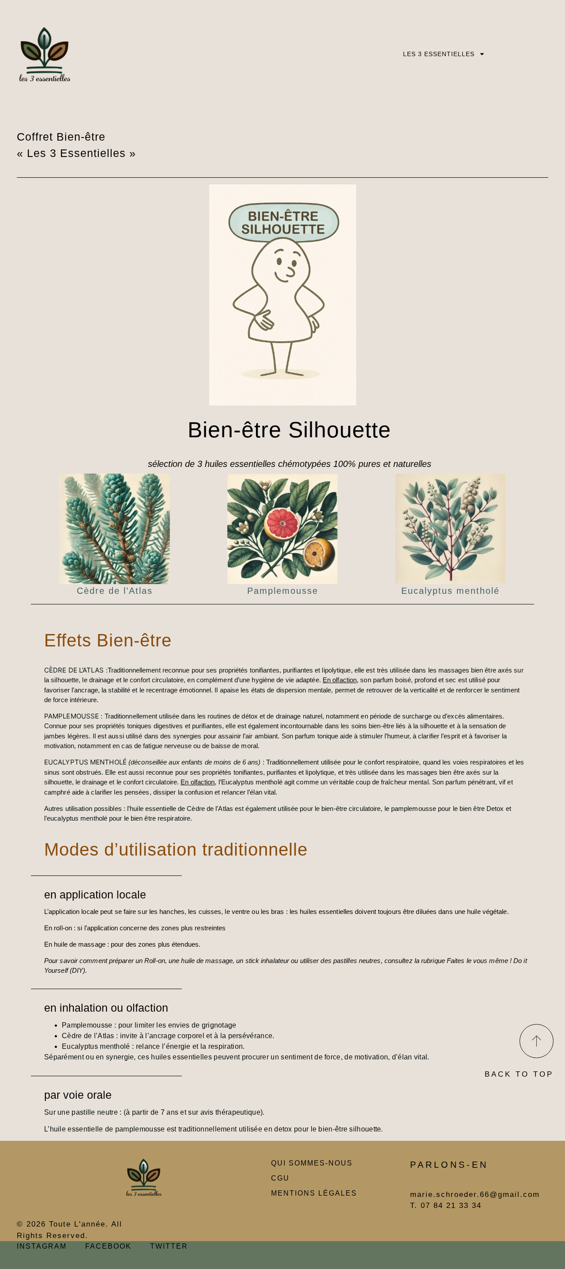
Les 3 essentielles (439, 53)
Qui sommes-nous (312, 1163)
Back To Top (519, 1074)
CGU (280, 1178)
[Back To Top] (537, 1041)
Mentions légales (314, 1193)
